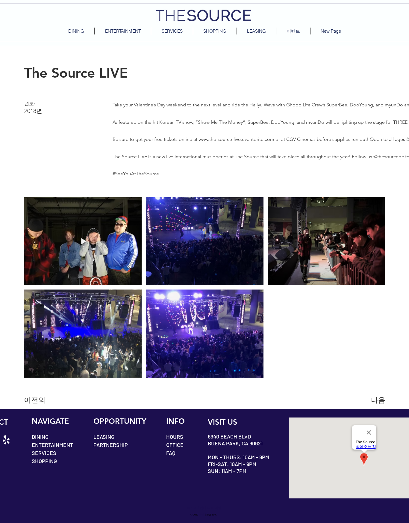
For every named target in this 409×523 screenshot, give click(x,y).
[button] (293, 31)
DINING (40, 436)
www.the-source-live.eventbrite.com (236, 139)
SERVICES (44, 453)
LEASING (103, 436)
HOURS (174, 436)
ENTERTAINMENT (52, 444)
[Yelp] (6, 440)
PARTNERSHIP (110, 444)
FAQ (170, 453)
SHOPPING (44, 461)
